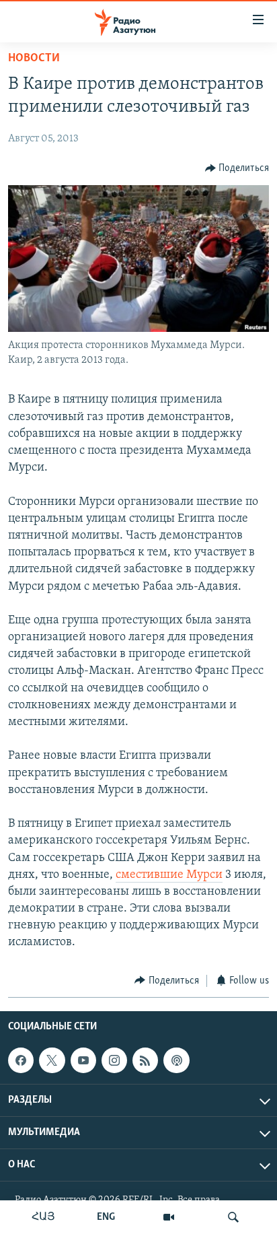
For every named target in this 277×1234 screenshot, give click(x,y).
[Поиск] (233, 1217)
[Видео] (169, 1217)
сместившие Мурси (169, 875)
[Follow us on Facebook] (21, 1060)
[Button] (237, 168)
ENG (106, 1217)
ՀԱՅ (43, 1217)
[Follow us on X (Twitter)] (52, 1060)
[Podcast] (176, 1060)
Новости (34, 59)
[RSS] (145, 1060)
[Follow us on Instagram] (114, 1060)
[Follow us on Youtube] (83, 1060)
